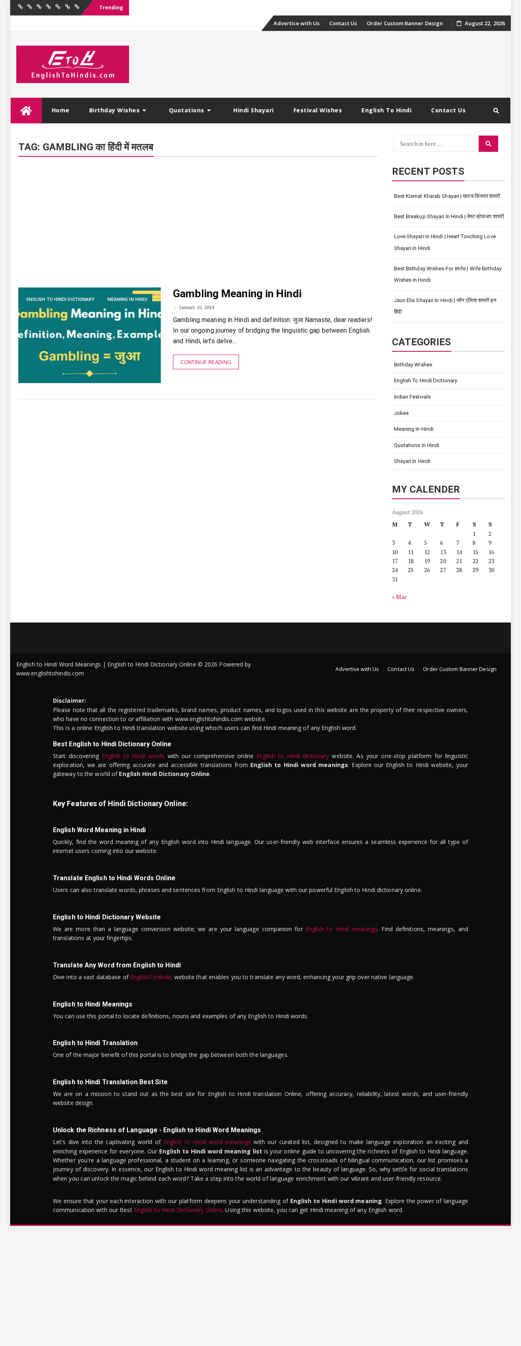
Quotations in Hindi (417, 445)
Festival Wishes (317, 110)
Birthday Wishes (114, 110)
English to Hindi (386, 110)
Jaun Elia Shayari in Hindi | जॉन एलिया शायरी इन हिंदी (445, 306)
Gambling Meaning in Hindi (237, 293)
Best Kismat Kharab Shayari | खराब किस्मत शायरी (447, 196)
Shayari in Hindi (412, 461)
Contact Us (343, 23)
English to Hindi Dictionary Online (178, 1210)
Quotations (186, 110)
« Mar (399, 597)
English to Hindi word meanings (207, 1142)
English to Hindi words (133, 756)
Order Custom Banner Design (405, 23)
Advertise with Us (297, 23)
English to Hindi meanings (342, 929)
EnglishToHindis (151, 977)
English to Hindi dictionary (292, 756)
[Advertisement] (198, 227)
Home (61, 110)
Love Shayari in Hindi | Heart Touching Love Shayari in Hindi (445, 242)
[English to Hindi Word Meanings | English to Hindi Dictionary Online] (26, 110)
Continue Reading (205, 362)
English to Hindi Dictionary (60, 299)
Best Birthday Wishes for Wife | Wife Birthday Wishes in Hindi (448, 274)
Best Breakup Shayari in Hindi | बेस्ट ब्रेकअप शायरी (449, 216)
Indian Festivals (412, 397)
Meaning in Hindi (127, 299)
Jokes (401, 413)
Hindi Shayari (253, 110)
